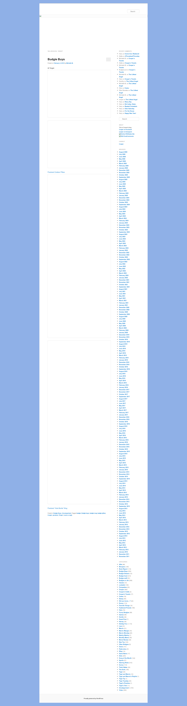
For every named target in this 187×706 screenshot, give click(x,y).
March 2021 (123, 300)
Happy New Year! (130, 113)
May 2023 (122, 241)
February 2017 (123, 412)
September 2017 (124, 396)
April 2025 (122, 188)
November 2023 (124, 227)
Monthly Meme (124, 637)
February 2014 (123, 495)
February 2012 (123, 550)
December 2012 (124, 527)
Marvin (121, 628)
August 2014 (123, 481)
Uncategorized (66, 513)
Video (121, 690)
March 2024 (123, 218)
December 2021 (124, 280)
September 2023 (124, 232)
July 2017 (122, 401)
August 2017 (123, 399)
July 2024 (122, 209)
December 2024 (124, 198)
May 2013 (122, 515)
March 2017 (123, 410)
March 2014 (123, 492)
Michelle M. (69, 63)
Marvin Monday (124, 633)
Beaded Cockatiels (131, 106)
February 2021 (123, 303)
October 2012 (123, 531)
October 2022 (123, 257)
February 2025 (123, 193)
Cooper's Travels (124, 594)
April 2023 (122, 243)
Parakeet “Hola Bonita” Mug (57, 508)
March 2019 (123, 355)
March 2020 (123, 328)
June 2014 (122, 486)
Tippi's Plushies (124, 683)
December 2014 (124, 472)
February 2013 (123, 522)
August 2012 (123, 536)
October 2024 (123, 202)
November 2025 (124, 172)
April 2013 (122, 517)
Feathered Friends (125, 608)
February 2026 (123, 166)
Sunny (121, 665)
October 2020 (123, 312)
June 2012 (122, 540)
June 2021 (122, 294)
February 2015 (123, 467)
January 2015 (123, 470)
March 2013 (123, 520)
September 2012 (124, 534)
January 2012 (123, 552)
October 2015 (123, 449)
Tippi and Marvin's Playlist (128, 676)
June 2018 (122, 376)
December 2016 (124, 417)
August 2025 (123, 179)
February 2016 (123, 440)
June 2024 (122, 211)
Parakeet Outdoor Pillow (56, 172)
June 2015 (122, 458)
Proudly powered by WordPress (93, 698)
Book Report (123, 569)
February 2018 (123, 385)
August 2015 (123, 454)
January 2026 (123, 168)
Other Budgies (124, 644)
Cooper (50, 515)
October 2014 (123, 476)
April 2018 (122, 380)
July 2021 (122, 291)
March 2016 (123, 438)
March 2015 (123, 465)
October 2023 (123, 230)
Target (61, 515)
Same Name (123, 653)
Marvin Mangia (124, 631)
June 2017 (122, 403)
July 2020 (122, 319)
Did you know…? (125, 601)
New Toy (122, 642)
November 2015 (124, 447)
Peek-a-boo (123, 649)
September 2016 (124, 424)
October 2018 (123, 367)
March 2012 (123, 547)
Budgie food (123, 576)
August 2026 (123, 152)
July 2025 (122, 182)
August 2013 (123, 508)
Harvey (121, 621)
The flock (122, 669)
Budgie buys (85, 513)
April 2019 (122, 353)
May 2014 (122, 488)
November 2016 (124, 419)
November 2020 (124, 310)
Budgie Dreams (124, 573)
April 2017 (122, 408)
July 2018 (122, 374)
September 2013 (124, 506)
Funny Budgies (124, 612)
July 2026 (122, 154)
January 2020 (123, 332)
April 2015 (122, 463)
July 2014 (122, 483)
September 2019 (124, 342)
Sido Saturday (129, 109)
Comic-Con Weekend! (132, 54)
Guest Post (122, 619)
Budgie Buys (56, 59)
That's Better (123, 667)
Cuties (121, 596)
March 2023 (123, 246)
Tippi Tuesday (123, 681)
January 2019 (123, 360)
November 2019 (124, 337)
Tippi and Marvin (124, 674)
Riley (120, 651)
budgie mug (93, 513)
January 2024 (123, 223)
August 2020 (123, 316)
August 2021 (123, 289)
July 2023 (122, 236)
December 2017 (124, 390)
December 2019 (124, 335)
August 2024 (123, 207)
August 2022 (123, 262)
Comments (130, 136)
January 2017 (123, 415)
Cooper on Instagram (125, 132)
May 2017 (122, 406)
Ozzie (121, 647)
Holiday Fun (123, 624)
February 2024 (123, 220)
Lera (120, 626)
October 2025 (123, 175)
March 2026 (123, 163)
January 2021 (123, 305)
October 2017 (123, 394)
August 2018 (123, 371)
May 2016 (122, 433)
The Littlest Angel (132, 81)
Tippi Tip (122, 679)
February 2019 (123, 358)
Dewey (121, 599)
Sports (121, 660)
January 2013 (123, 524)
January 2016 (123, 442)
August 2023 (123, 234)
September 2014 (124, 479)
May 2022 (122, 268)
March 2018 (123, 383)
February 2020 (123, 330)
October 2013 (123, 504)
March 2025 (123, 191)
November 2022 (124, 255)
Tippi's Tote (123, 685)
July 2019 (122, 346)
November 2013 (124, 501)
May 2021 (122, 296)
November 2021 (124, 282)
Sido (120, 656)
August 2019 (123, 344)
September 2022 (124, 259)
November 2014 (124, 474)
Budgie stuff (123, 578)
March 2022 (123, 273)
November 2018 (124, 364)
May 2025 (122, 186)
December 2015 (124, 444)
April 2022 (122, 271)
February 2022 (123, 275)
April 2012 (122, 545)
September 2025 (124, 177)
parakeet (55, 515)
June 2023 (122, 239)
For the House (129, 111)
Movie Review (123, 640)
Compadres (123, 587)
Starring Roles (124, 663)
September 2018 (124, 369)
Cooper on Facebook (125, 129)
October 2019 (123, 339)
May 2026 (122, 159)
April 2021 (122, 298)
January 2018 (123, 387)
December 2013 (124, 499)
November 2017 (124, 392)
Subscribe (131, 134)
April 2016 (122, 435)
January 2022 (123, 278)
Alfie (120, 564)
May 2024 (122, 214)
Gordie (121, 617)
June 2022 (122, 266)
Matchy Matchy (124, 635)
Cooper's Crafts (124, 592)
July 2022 (122, 264)
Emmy (121, 603)
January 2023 (123, 250)
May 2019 (122, 351)
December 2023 (124, 225)
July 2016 (122, 428)
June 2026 (122, 157)
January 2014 (123, 497)
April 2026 (122, 161)
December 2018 (124, 362)
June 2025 (122, 184)
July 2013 (122, 511)
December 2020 (124, 307)
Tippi (121, 672)
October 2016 (123, 422)
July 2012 (122, 538)
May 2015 (122, 460)
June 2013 (122, 513)
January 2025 (123, 195)
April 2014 (122, 490)
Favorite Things (124, 605)
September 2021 (124, 287)
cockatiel (122, 585)
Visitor (127, 88)
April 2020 (122, 326)
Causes (121, 583)
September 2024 (124, 204)
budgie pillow (102, 513)
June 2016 (122, 431)
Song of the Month (125, 658)
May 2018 (122, 378)
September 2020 (124, 314)
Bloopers (122, 567)
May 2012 (122, 543)
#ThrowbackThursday (132, 56)
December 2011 (124, 554)
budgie (79, 513)
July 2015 (122, 456)
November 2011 (124, 556)
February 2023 (123, 248)
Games (121, 615)
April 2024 (122, 216)
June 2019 (122, 348)
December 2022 (124, 252)
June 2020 (122, 321)
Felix (120, 610)
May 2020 (122, 323)
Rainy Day (128, 102)
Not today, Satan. (130, 104)
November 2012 (124, 529)
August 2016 (123, 426)
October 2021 (123, 285)
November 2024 (124, 200)
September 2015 (124, 451)
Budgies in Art (124, 580)
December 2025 (124, 170)
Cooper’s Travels (130, 63)
